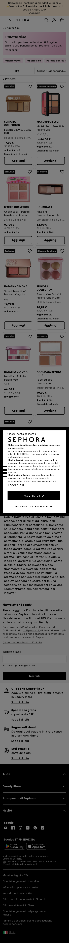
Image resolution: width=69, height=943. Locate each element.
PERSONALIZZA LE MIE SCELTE (33, 506)
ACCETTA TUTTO (34, 495)
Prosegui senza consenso (21, 433)
